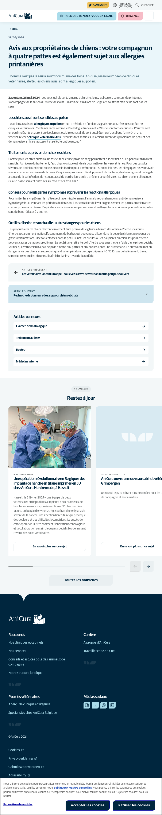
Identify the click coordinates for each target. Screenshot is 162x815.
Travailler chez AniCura (100, 651)
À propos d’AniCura (97, 642)
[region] (81, 796)
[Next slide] (148, 566)
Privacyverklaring (20, 758)
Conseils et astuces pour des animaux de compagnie (36, 662)
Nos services (17, 651)
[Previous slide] (135, 566)
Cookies (14, 750)
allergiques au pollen (48, 124)
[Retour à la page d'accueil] (20, 16)
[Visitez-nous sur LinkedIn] (112, 705)
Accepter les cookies (87, 805)
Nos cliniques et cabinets (25, 642)
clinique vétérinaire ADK (44, 137)
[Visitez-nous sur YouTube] (95, 705)
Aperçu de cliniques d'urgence (29, 704)
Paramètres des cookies (17, 804)
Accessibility (17, 775)
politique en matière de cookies (73, 788)
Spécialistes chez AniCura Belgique (32, 712)
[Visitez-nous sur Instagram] (103, 705)
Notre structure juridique (25, 673)
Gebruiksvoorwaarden (24, 767)
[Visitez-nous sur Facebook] (87, 705)
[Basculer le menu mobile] (149, 16)
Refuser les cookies (134, 805)
